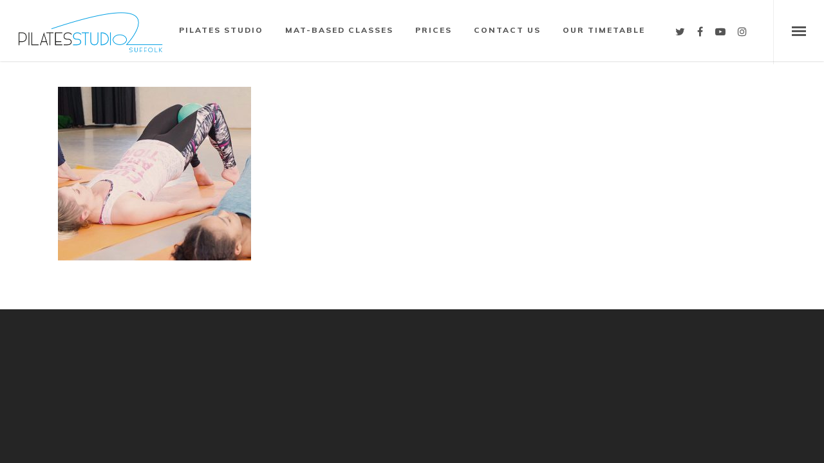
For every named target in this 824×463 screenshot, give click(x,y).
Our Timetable (604, 30)
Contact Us (507, 30)
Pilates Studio (221, 30)
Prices (433, 30)
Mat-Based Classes (339, 30)
